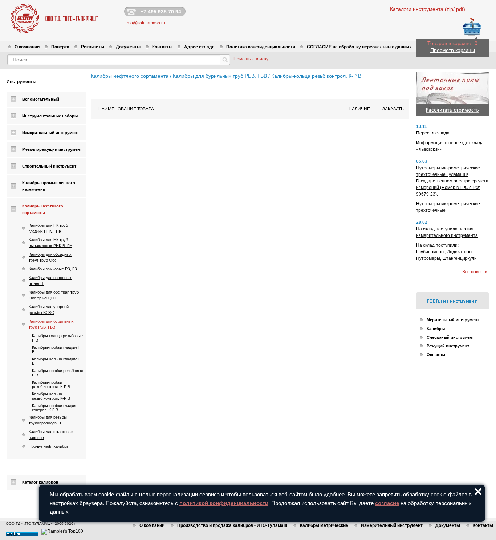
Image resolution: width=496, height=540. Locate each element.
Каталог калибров (40, 482)
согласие (387, 503)
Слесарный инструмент (450, 337)
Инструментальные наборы (50, 116)
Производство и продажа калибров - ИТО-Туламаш (232, 525)
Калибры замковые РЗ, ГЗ (53, 269)
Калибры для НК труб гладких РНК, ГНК (48, 228)
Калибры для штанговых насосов (51, 435)
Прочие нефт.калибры (49, 446)
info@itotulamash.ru (145, 22)
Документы (128, 46)
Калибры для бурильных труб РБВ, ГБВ (51, 324)
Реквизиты (92, 46)
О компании (27, 46)
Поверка (60, 46)
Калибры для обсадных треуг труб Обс (50, 257)
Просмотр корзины (452, 50)
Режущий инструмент (448, 346)
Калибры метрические (324, 525)
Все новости (475, 271)
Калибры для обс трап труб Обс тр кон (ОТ (54, 295)
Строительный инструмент (49, 166)
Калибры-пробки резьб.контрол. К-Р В (51, 384)
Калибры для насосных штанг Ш (50, 280)
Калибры (436, 328)
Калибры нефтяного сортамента (42, 209)
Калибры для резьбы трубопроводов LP (48, 420)
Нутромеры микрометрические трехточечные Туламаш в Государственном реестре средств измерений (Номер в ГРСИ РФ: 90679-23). (452, 181)
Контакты (162, 46)
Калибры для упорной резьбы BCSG (49, 310)
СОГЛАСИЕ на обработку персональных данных (359, 46)
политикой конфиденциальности (223, 503)
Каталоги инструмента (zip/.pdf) (427, 9)
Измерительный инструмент (50, 132)
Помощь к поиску (250, 58)
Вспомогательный (40, 99)
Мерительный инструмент (453, 320)
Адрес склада (199, 46)
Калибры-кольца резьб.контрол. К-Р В (51, 396)
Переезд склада (433, 133)
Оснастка (436, 354)
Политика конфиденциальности (260, 46)
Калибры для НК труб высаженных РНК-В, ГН (50, 243)
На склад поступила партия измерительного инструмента (447, 232)
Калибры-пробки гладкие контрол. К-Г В (54, 407)
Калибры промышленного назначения (48, 186)
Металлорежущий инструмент (52, 149)
